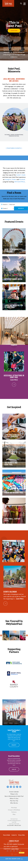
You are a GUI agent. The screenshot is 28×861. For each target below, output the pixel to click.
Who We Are (14, 803)
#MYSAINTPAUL (19, 182)
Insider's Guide (20, 175)
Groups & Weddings (14, 810)
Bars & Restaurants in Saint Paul (14, 796)
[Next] (23, 361)
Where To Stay (14, 798)
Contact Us (14, 835)
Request (14, 745)
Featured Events (14, 148)
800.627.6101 (18, 825)
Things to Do (14, 794)
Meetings (14, 807)
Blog (14, 814)
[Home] (8, 3)
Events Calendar (14, 792)
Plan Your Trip (14, 801)
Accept (21, 852)
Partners (14, 812)
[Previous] (5, 361)
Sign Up (14, 769)
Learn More (14, 30)
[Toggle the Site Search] (21, 3)
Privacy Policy (21, 835)
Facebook (22, 179)
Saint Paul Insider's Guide (12, 858)
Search (21, 208)
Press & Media (6, 835)
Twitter (14, 179)
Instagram (8, 179)
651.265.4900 (10, 825)
